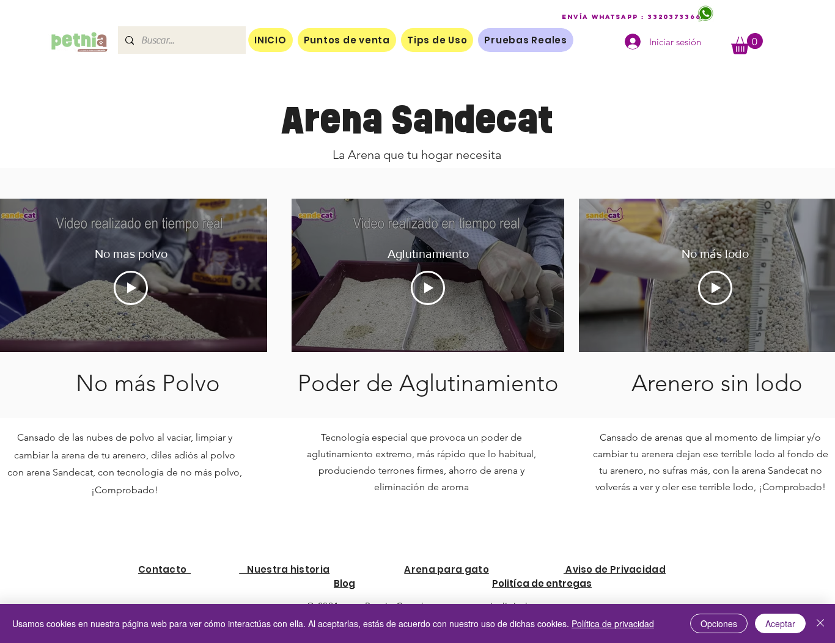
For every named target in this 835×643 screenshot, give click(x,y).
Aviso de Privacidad (615, 569)
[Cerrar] (820, 623)
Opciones (719, 623)
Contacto (164, 569)
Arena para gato (446, 569)
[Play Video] (131, 288)
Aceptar (780, 623)
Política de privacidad (613, 623)
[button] (747, 43)
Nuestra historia (284, 569)
